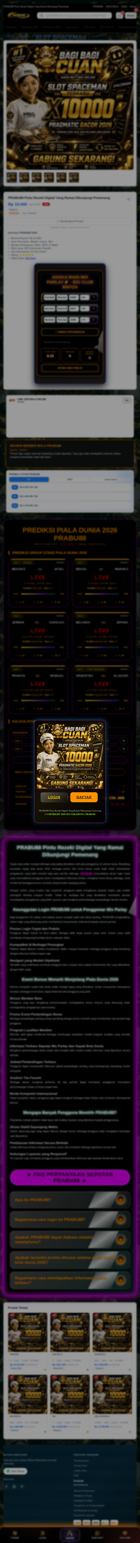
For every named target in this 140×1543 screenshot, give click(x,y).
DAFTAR (84, 797)
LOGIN (54, 797)
